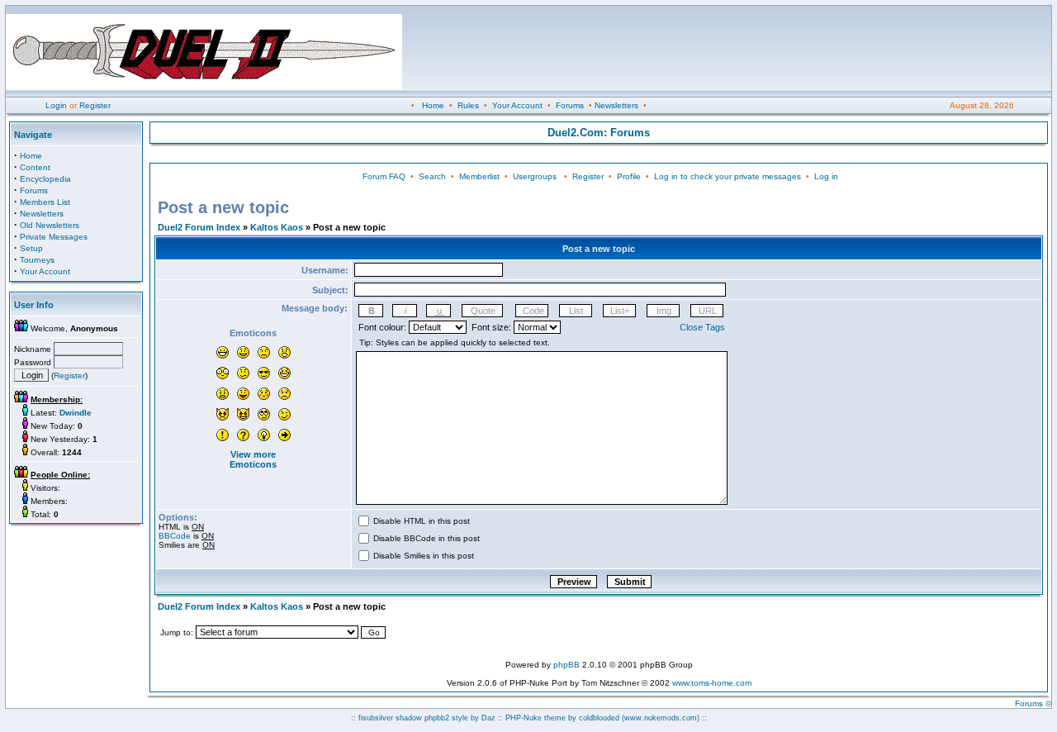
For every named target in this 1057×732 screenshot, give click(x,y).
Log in (826, 176)
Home (433, 105)
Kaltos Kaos (276, 227)
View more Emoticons (253, 459)
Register (95, 105)
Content (35, 167)
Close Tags (702, 327)
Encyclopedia (45, 178)
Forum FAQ (384, 176)
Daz (488, 718)
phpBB (566, 664)
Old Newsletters (49, 225)
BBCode (175, 535)
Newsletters (616, 105)
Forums (570, 105)
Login (56, 105)
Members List (45, 202)
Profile (629, 176)
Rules (468, 105)
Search (432, 176)
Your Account (517, 105)
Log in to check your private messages (727, 176)
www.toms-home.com (711, 682)
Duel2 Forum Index (199, 227)
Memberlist (479, 176)
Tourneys (37, 259)
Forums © (1033, 703)
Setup (31, 248)
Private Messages (54, 236)
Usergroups (535, 176)
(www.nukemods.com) (660, 718)
